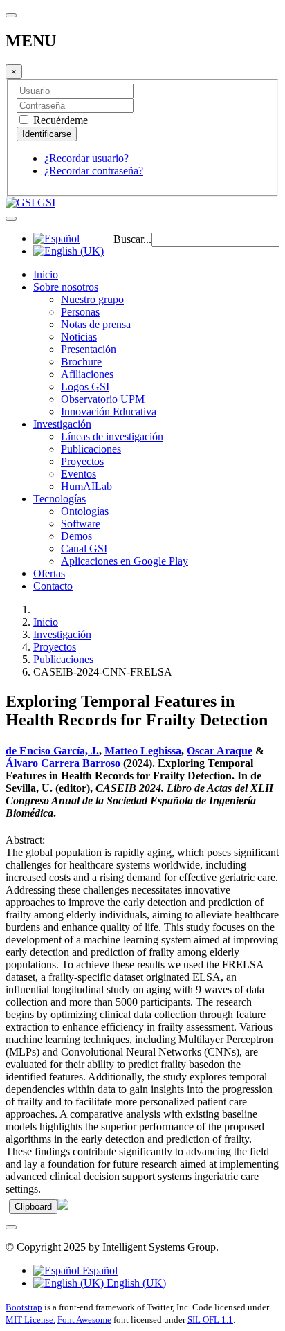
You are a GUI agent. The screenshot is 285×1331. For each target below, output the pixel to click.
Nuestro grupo (92, 299)
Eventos (78, 474)
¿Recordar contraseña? (93, 170)
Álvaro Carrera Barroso (63, 763)
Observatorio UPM (103, 399)
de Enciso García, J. (52, 751)
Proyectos (82, 461)
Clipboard (33, 1207)
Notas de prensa (96, 324)
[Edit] (62, 1206)
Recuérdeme (59, 120)
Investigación (62, 424)
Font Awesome (84, 1319)
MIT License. (30, 1319)
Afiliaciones (87, 374)
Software (80, 523)
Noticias (79, 337)
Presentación (88, 349)
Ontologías (85, 511)
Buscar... (132, 239)
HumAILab (86, 486)
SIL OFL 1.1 (210, 1319)
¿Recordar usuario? (86, 158)
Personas (80, 312)
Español (99, 1270)
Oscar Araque (219, 751)
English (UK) (135, 1283)
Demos (76, 536)
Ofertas (49, 573)
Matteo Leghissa (142, 751)
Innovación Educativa (108, 411)
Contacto (53, 586)
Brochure (81, 362)
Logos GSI (85, 386)
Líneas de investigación (112, 436)
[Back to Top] (11, 1227)
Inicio (45, 274)
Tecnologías (59, 499)
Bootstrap (24, 1307)
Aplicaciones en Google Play (124, 561)
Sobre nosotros (65, 287)
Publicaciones (91, 449)
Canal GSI (84, 548)
